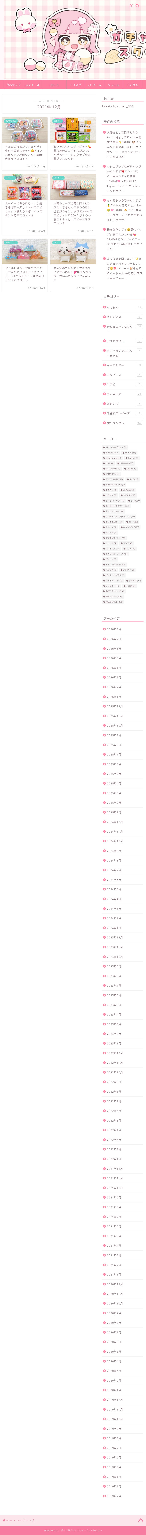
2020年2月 (114, 1380)
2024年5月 (114, 889)
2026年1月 (114, 697)
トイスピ (75, 85)
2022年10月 (115, 1072)
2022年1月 (114, 1159)
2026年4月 (114, 668)
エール (133, 522)
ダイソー (111, 559)
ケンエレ (113, 85)
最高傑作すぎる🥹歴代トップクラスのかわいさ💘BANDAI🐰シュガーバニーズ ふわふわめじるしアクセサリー (124, 239)
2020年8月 (114, 1322)
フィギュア (124, 394)
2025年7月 (114, 754)
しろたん (111, 495)
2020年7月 (114, 1332)
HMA (109, 463)
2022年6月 (114, 1111)
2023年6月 (114, 995)
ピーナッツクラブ (115, 575)
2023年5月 (114, 1005)
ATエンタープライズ (116, 447)
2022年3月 (114, 1140)
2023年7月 (114, 985)
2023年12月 (115, 937)
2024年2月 (114, 918)
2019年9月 (114, 1428)
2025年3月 (114, 793)
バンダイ (128, 570)
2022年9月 (114, 1082)
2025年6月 (114, 764)
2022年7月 (114, 1101)
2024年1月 (114, 928)
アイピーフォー (114, 511)
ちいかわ (132, 85)
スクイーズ (32, 85)
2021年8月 (114, 1207)
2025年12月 (115, 706)
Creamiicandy (113, 458)
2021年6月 (114, 1226)
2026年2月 (114, 687)
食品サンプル (13, 86)
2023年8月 (114, 976)
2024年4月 (114, 899)
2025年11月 (115, 716)
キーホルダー (124, 365)
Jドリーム (94, 85)
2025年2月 (114, 802)
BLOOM (130, 452)
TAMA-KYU (112, 474)
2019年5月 (114, 1467)
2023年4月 (114, 1014)
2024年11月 (115, 831)
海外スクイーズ (114, 596)
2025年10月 (115, 725)
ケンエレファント (115, 538)
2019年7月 (114, 1448)
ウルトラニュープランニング (120, 516)
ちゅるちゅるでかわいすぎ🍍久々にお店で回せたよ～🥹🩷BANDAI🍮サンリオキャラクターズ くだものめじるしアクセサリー (124, 210)
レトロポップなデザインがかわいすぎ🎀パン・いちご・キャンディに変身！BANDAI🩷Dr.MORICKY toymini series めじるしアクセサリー (124, 179)
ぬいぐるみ (123, 317)
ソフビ (123, 384)
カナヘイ (111, 527)
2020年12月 (115, 1284)
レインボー (113, 586)
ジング (127, 543)
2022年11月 (115, 1062)
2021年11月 (115, 1178)
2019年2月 (114, 1496)
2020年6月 (114, 1342)
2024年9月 (114, 851)
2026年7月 (114, 639)
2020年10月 (115, 1303)
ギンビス (111, 532)
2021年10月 (115, 1188)
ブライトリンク (114, 580)
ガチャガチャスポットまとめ (123, 353)
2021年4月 (114, 1245)
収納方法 (123, 404)
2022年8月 (114, 1091)
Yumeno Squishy (115, 484)
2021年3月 (114, 1255)
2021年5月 (114, 1236)
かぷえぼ (128, 490)
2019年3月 (114, 1486)
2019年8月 (114, 1438)
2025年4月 (114, 783)
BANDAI (54, 85)
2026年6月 (114, 648)
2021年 (21, 1520)
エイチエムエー (114, 522)
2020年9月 (114, 1313)
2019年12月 (115, 1400)
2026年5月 (114, 658)
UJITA (133, 479)
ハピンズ (111, 570)
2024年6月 (114, 880)
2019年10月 (115, 1419)
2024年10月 (115, 841)
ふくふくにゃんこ (115, 500)
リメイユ (135, 580)
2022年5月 (114, 1120)
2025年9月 (114, 735)
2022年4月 (114, 1130)
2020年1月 (114, 1390)
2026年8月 (114, 629)
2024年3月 (114, 908)
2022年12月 (115, 1053)
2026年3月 (114, 677)
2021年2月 (114, 1265)
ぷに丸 (135, 500)
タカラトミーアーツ (116, 554)
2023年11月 (115, 947)
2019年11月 (115, 1409)
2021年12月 (115, 1168)
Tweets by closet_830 (117, 106)
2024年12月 (115, 822)
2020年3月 (114, 1371)
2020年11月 (115, 1294)
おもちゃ (124, 307)
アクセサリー (123, 341)
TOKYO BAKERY (114, 479)
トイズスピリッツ (115, 564)
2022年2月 (114, 1149)
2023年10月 (115, 957)
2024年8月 (114, 860)
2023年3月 (114, 1024)
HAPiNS (133, 458)
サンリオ (111, 543)
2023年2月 (114, 1034)
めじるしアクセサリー (124, 329)
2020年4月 (114, 1361)
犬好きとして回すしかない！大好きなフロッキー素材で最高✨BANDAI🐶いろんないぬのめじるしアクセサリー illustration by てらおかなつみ (124, 145)
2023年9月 (114, 966)
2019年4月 (114, 1477)
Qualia (131, 468)
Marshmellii (113, 468)
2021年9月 (114, 1197)
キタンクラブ (131, 527)
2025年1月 (114, 812)
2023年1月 (114, 1043)
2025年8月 (114, 745)
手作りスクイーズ (123, 413)
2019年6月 (114, 1457)
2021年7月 (114, 1217)
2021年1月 (114, 1274)
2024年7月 (114, 870)
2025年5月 (114, 773)
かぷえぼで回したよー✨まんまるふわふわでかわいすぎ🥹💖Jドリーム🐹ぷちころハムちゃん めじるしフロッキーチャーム (124, 268)
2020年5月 (114, 1351)
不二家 (130, 586)
